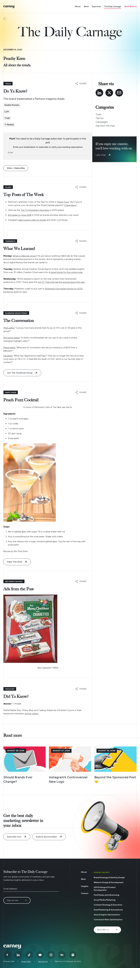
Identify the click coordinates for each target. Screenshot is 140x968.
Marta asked (9, 347)
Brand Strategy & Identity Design (109, 877)
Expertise (96, 6)
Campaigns (102, 121)
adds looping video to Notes (32, 220)
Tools (98, 114)
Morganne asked (11, 337)
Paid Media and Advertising (106, 895)
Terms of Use (43, 961)
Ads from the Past (105, 125)
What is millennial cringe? (25, 256)
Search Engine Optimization (107, 915)
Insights (84, 886)
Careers (84, 893)
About (78, 6)
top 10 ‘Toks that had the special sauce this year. (61, 282)
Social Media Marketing (104, 900)
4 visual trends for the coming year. (66, 272)
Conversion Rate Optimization (108, 919)
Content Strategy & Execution (108, 905)
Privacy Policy (26, 961)
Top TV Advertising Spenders (35, 210)
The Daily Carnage (112, 6)
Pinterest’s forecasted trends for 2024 (63, 288)
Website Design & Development (108, 882)
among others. (32, 713)
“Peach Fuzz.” (63, 202)
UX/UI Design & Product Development (105, 888)
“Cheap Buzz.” (70, 205)
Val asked (7, 355)
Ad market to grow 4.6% (19, 215)
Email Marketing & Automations (108, 910)
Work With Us (130, 6)
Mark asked (8, 328)
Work (86, 6)
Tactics (99, 118)
